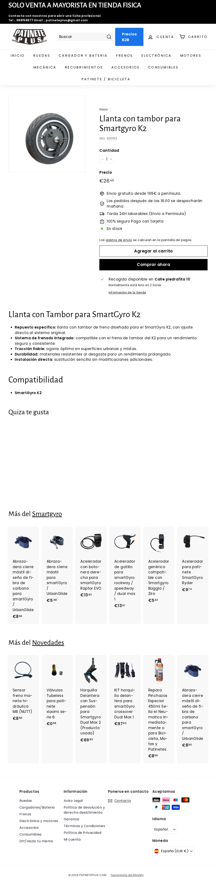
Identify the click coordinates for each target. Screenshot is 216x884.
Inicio (18, 55)
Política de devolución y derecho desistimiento (84, 810)
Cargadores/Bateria (37, 807)
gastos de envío (119, 240)
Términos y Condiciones (84, 826)
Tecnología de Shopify (127, 875)
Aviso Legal (73, 800)
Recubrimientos (84, 67)
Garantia (71, 819)
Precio (105, 172)
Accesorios (125, 67)
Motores (190, 55)
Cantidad (109, 150)
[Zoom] (47, 134)
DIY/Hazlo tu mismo (36, 841)
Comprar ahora (153, 264)
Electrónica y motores (38, 820)
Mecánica (45, 67)
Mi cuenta (72, 839)
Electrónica (156, 55)
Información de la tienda (127, 293)
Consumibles (163, 67)
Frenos (124, 55)
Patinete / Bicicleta (106, 79)
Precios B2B (129, 36)
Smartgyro (47, 514)
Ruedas (41, 55)
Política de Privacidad (82, 832)
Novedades (48, 642)
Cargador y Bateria (83, 55)
